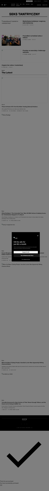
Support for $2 (25, 252)
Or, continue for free (26, 259)
